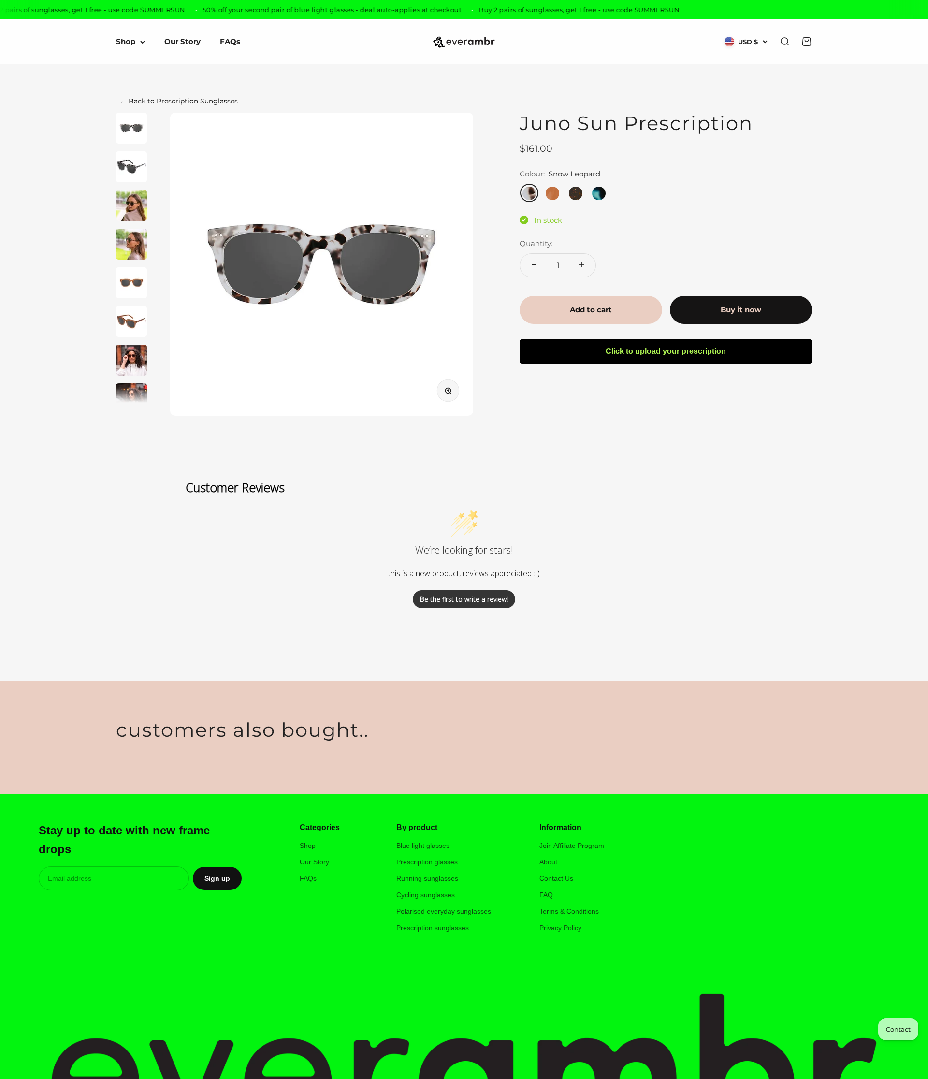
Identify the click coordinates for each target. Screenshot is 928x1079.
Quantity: (536, 243)
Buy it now (741, 309)
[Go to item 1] (131, 129)
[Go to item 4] (131, 245)
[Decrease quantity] (534, 265)
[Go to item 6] (131, 323)
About (548, 862)
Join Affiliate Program (571, 845)
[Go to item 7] (131, 362)
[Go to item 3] (131, 207)
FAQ (546, 895)
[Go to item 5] (131, 284)
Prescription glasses (427, 862)
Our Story (182, 41)
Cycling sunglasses (425, 895)
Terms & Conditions (569, 911)
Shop (125, 41)
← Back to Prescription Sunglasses (179, 101)
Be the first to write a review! (464, 599)
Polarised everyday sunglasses (443, 911)
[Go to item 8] (131, 400)
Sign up (217, 878)
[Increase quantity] (581, 265)
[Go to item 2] (131, 168)
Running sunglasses (427, 878)
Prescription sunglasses (432, 928)
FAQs (230, 41)
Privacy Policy (560, 928)
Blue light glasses (423, 845)
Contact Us (556, 878)
